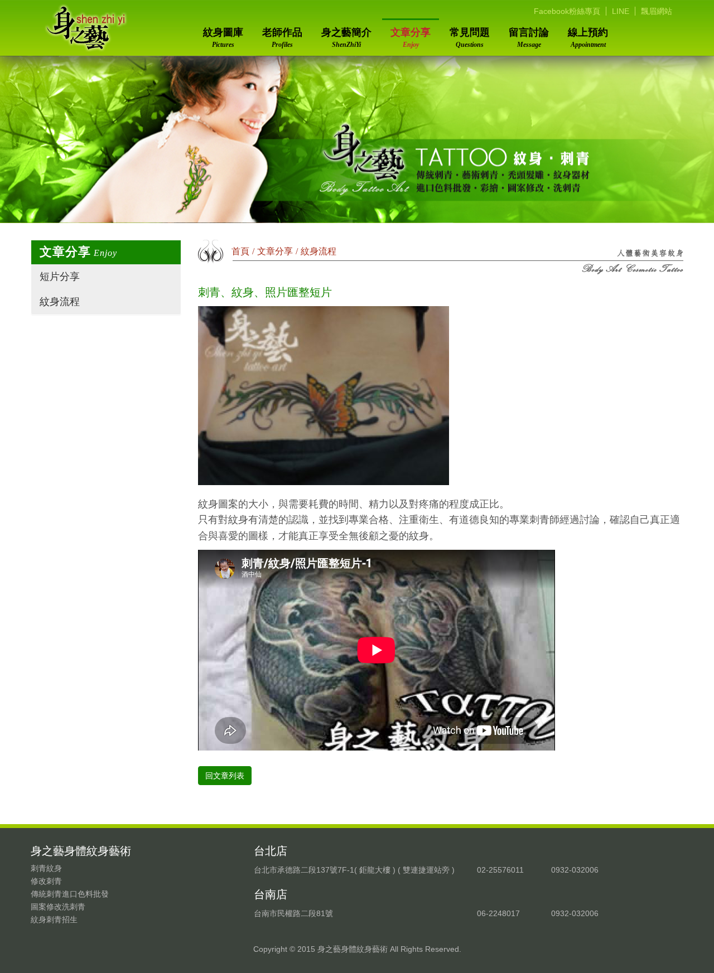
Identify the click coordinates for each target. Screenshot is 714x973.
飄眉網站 (656, 11)
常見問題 (470, 38)
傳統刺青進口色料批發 (70, 893)
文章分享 (410, 38)
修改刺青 (46, 881)
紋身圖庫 (223, 38)
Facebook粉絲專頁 (567, 11)
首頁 (240, 251)
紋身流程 (60, 301)
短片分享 (60, 276)
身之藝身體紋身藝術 (86, 28)
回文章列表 (224, 775)
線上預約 (588, 38)
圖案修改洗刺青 (58, 906)
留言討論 (529, 38)
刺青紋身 (46, 868)
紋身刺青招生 (54, 919)
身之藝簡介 (346, 38)
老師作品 (282, 38)
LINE (620, 11)
